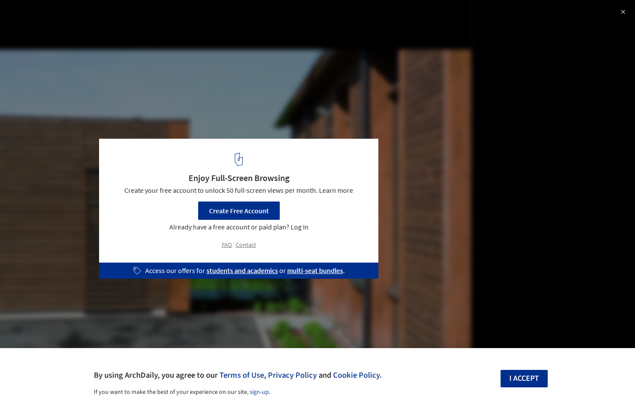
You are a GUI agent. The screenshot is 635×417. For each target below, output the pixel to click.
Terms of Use (242, 375)
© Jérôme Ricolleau (36, 30)
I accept (524, 378)
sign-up (259, 392)
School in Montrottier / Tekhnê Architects (99, 16)
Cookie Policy (356, 375)
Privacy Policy (292, 375)
